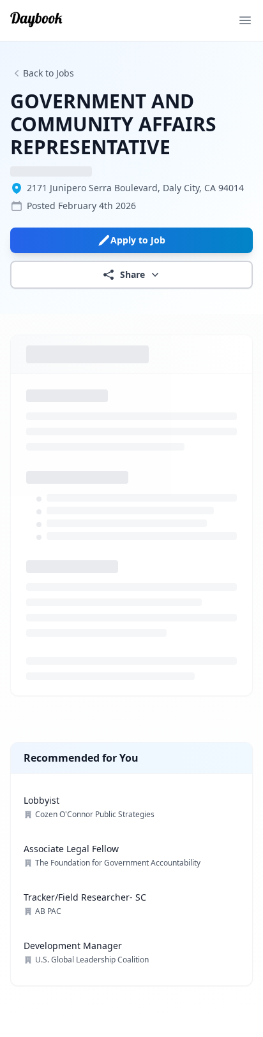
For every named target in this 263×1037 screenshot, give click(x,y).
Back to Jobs (48, 73)
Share (132, 274)
